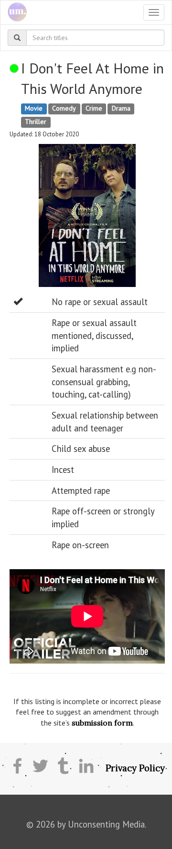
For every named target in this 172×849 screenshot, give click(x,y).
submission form (102, 722)
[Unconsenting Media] (13, 12)
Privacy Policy (135, 768)
